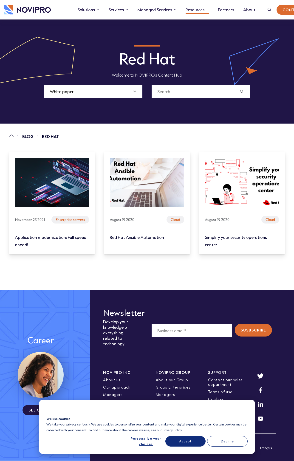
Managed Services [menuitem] (154, 9)
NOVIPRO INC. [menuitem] (117, 372)
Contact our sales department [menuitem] (225, 381)
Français (266, 448)
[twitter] (260, 376)
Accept (185, 441)
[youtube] (260, 418)
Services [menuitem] (116, 9)
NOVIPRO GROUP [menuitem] (173, 372)
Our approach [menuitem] (116, 387)
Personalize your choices (146, 441)
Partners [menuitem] (226, 9)
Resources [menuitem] (195, 9)
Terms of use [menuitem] (220, 391)
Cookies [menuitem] (216, 399)
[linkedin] (260, 404)
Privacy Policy (172, 430)
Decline (227, 441)
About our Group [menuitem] (172, 379)
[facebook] (260, 390)
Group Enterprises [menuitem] (173, 387)
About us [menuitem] (111, 379)
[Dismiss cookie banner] (246, 410)
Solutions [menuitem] (86, 9)
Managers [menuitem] (113, 394)
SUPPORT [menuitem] (217, 372)
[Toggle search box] (269, 10)
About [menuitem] (249, 9)
